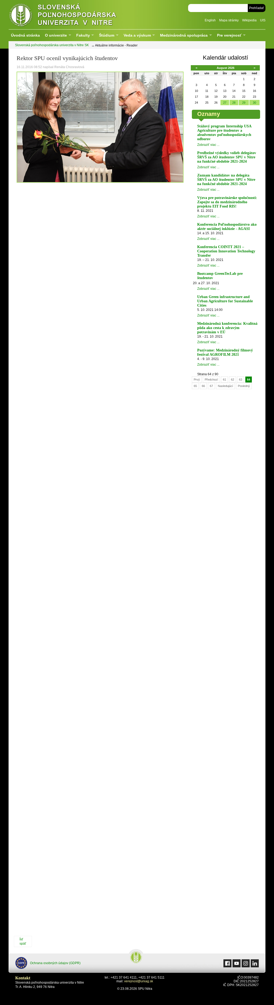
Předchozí (211, 379)
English (210, 20)
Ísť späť (23, 941)
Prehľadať (256, 8)
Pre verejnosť (229, 35)
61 (224, 379)
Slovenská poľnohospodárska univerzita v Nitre (74, 14)
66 (203, 386)
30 (254, 102)
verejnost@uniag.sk (138, 981)
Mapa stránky (229, 20)
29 (243, 102)
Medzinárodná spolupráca (184, 35)
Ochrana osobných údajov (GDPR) (55, 963)
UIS (262, 20)
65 (195, 386)
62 (232, 379)
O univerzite (56, 35)
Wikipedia (249, 20)
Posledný (244, 386)
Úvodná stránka (25, 35)
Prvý (197, 379)
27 (224, 102)
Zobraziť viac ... (208, 145)
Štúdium (106, 35)
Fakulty (83, 35)
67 (211, 386)
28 (233, 102)
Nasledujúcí (225, 386)
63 (240, 379)
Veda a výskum (137, 35)
